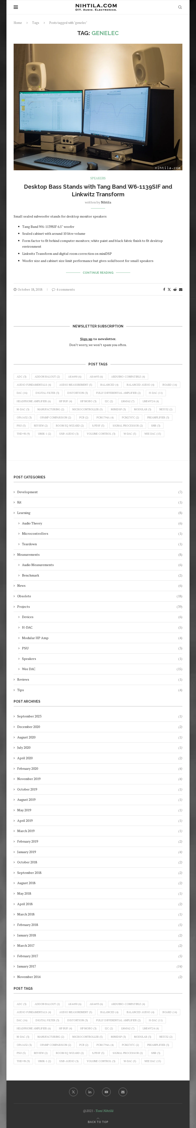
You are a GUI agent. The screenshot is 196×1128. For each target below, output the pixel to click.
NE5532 (166, 409)
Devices (102, 617)
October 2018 (27, 862)
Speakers (102, 658)
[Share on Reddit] (175, 289)
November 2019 (28, 778)
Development (99, 492)
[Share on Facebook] (164, 289)
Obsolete (99, 596)
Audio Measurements (102, 564)
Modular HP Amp (102, 638)
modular (142, 409)
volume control (101, 433)
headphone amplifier (34, 401)
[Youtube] (106, 1092)
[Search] (180, 7)
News (99, 585)
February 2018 (27, 924)
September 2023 (29, 716)
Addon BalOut (47, 376)
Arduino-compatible (128, 376)
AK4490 (75, 376)
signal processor (128, 425)
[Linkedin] (90, 1092)
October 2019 (27, 789)
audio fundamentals (34, 384)
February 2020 (27, 768)
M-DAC (23, 409)
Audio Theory (102, 523)
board (170, 384)
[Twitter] (73, 1092)
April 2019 (25, 820)
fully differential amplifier (118, 393)
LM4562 (128, 401)
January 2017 (26, 966)
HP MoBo (88, 401)
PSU (21, 425)
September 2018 (29, 872)
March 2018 (25, 914)
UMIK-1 (44, 433)
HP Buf (65, 401)
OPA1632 (24, 417)
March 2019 (25, 831)
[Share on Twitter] (169, 289)
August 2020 (26, 737)
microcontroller (87, 409)
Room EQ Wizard (70, 425)
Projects (99, 606)
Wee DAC (152, 433)
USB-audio (69, 433)
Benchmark (102, 575)
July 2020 (23, 747)
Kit (99, 502)
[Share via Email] (180, 289)
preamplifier (158, 417)
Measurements (99, 554)
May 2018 (24, 893)
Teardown (102, 544)
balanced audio (140, 384)
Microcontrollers (102, 533)
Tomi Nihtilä (104, 1110)
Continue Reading (98, 272)
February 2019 (27, 841)
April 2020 (25, 758)
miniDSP (118, 409)
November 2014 (28, 976)
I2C (109, 401)
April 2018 (25, 904)
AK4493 (96, 376)
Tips (99, 690)
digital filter (47, 393)
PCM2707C (130, 417)
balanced (109, 384)
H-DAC (156, 393)
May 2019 (24, 810)
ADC (22, 376)
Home (18, 23)
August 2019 (26, 799)
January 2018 (26, 935)
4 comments (65, 289)
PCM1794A (105, 417)
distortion (77, 393)
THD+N (23, 433)
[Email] (123, 1092)
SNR (155, 425)
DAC (22, 393)
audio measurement (75, 384)
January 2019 (26, 852)
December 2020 (28, 726)
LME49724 (151, 401)
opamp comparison (55, 417)
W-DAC (130, 433)
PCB (83, 417)
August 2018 (26, 883)
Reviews (99, 679)
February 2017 (27, 956)
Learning (99, 512)
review (41, 425)
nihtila (106, 202)
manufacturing (51, 409)
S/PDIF (98, 425)
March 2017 (25, 945)
